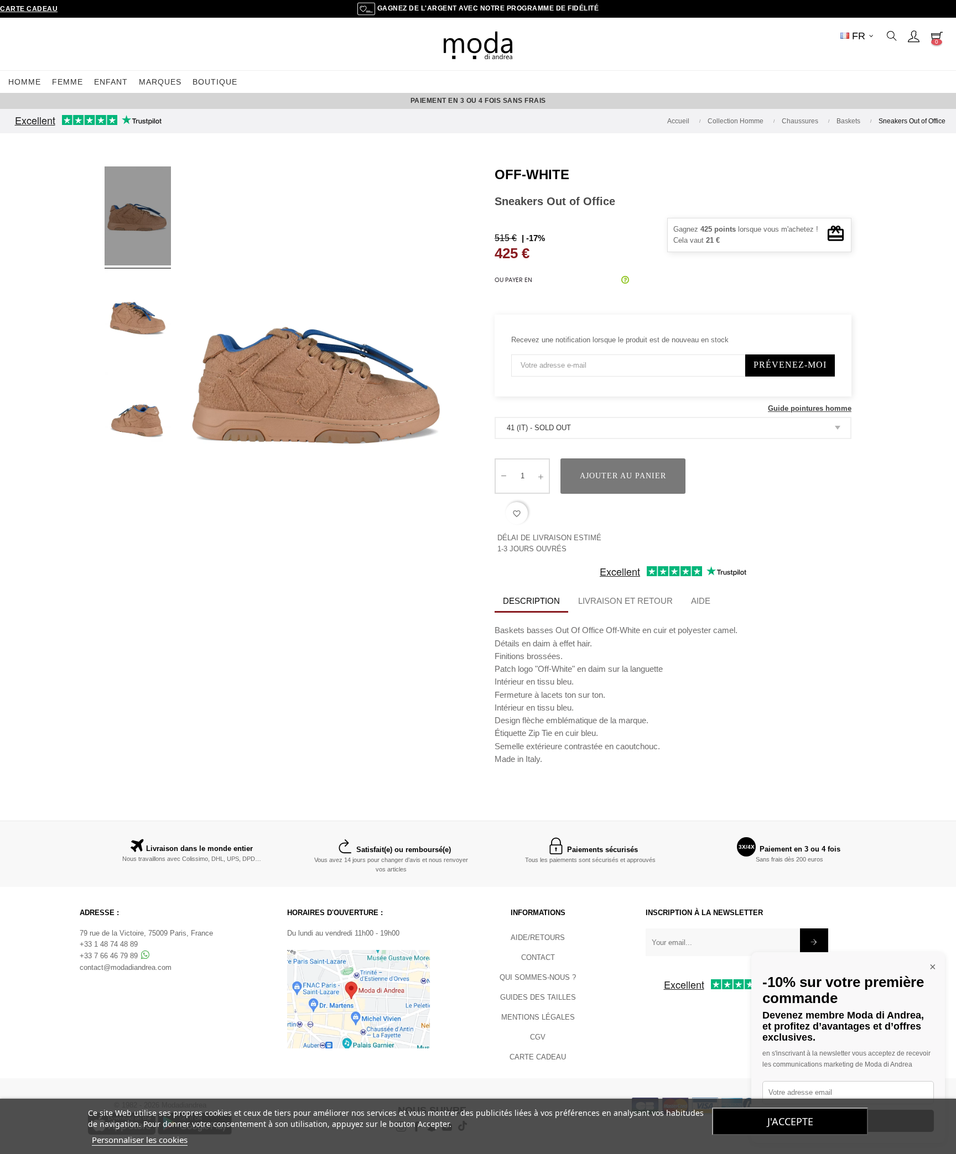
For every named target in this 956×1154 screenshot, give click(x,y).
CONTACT (538, 957)
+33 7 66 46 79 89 (110, 956)
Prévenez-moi (790, 364)
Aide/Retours (538, 937)
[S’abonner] (814, 942)
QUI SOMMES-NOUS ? (538, 977)
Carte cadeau (29, 9)
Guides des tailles (538, 997)
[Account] (913, 36)
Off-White (532, 174)
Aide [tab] (700, 600)
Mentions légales (538, 1017)
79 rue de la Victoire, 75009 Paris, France (146, 933)
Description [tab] (531, 600)
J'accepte (790, 1121)
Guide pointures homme (809, 408)
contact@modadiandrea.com (126, 967)
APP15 (579, 101)
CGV (537, 1037)
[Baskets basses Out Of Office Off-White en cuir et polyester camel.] (138, 217)
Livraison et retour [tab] (625, 600)
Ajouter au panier (623, 476)
